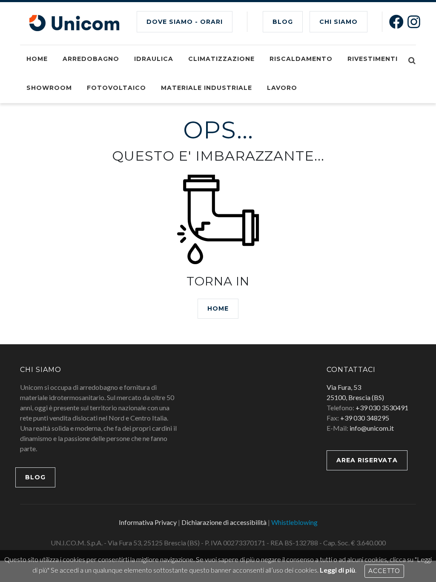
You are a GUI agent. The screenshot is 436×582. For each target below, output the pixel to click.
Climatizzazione (221, 59)
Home (37, 59)
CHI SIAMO (338, 22)
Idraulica (153, 59)
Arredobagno (91, 59)
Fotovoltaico (116, 88)
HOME (218, 308)
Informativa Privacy (148, 522)
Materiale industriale (206, 88)
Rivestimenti (372, 59)
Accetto (384, 571)
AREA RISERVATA (367, 460)
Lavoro (282, 88)
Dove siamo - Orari (184, 22)
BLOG (282, 22)
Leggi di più (337, 570)
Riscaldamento (301, 59)
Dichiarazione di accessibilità (224, 522)
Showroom (49, 88)
